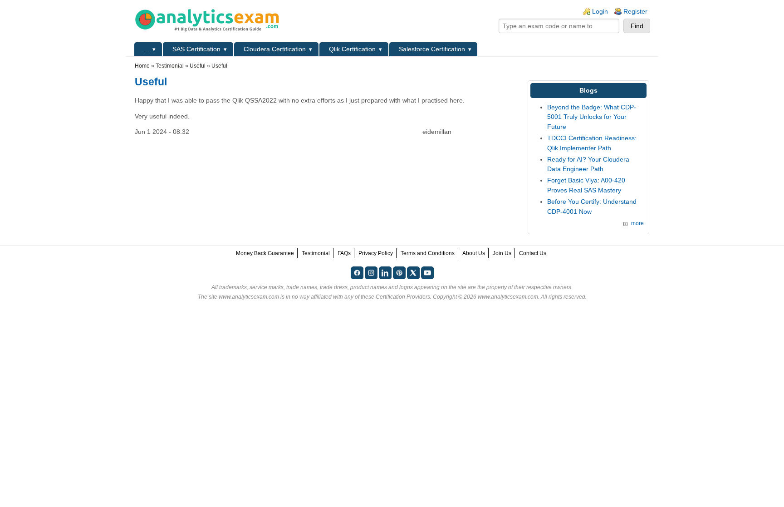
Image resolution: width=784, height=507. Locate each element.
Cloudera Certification (275, 49)
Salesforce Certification (432, 49)
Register (635, 11)
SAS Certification (196, 49)
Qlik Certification (352, 49)
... (147, 49)
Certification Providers (403, 297)
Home (142, 66)
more (637, 223)
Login (600, 11)
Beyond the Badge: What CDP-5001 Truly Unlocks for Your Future (591, 116)
